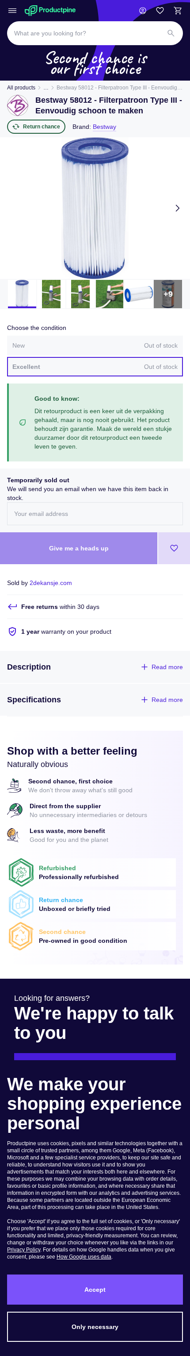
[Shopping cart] (177, 10)
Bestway (104, 126)
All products (21, 88)
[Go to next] (177, 208)
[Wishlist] (160, 10)
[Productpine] (50, 10)
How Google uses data (84, 1257)
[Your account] (142, 10)
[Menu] (12, 10)
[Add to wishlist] (174, 548)
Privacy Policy (23, 1250)
